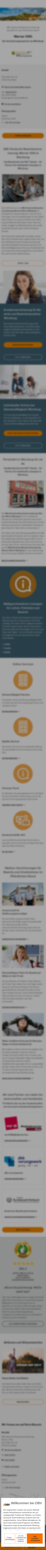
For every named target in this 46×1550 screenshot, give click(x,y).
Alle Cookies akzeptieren (35, 1538)
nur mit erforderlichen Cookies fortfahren (21, 1538)
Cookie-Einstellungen (10, 1538)
